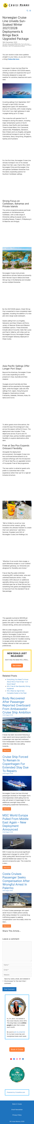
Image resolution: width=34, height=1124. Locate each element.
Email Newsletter (17, 1109)
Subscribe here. (14, 59)
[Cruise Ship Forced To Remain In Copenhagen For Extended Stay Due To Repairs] (17, 789)
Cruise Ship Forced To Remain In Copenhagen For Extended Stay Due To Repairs (15, 764)
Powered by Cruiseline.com (16, 1092)
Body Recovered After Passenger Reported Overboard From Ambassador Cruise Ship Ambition (16, 705)
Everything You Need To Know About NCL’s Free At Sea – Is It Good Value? (17, 682)
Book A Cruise (17, 1104)
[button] (17, 665)
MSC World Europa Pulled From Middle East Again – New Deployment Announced (15, 822)
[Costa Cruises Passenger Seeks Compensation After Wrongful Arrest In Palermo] (17, 907)
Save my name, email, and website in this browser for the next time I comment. (17, 981)
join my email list (19, 1032)
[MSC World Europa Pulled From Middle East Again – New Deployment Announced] (17, 848)
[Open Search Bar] (27, 10)
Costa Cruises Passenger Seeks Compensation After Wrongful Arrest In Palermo (16, 881)
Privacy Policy (17, 1115)
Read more (7, 750)
